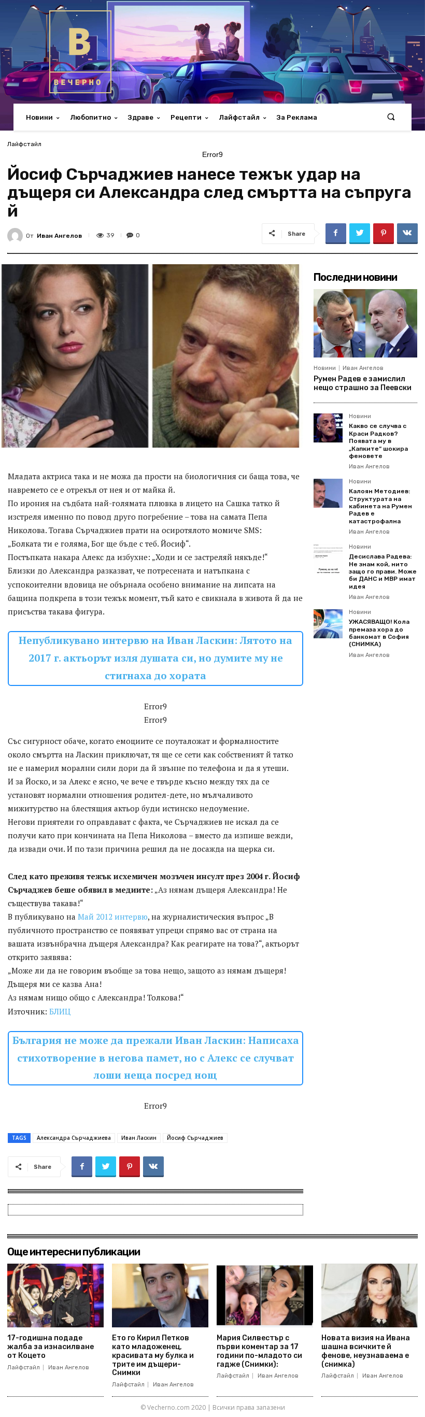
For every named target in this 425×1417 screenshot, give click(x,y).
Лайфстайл (24, 144)
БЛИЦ (59, 1011)
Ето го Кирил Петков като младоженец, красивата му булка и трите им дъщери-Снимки (153, 1355)
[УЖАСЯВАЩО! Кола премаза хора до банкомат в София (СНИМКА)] (328, 623)
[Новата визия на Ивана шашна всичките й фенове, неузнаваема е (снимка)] (369, 1295)
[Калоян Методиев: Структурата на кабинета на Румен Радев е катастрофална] (328, 493)
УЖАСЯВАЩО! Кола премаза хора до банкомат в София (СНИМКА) (379, 633)
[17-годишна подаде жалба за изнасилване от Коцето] (55, 1295)
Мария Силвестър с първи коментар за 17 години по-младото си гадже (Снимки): (259, 1351)
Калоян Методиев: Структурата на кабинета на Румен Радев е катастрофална (380, 506)
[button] (391, 117)
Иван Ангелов (59, 236)
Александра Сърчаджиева (74, 1137)
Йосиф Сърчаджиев (195, 1137)
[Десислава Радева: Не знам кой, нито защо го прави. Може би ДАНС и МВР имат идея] (328, 558)
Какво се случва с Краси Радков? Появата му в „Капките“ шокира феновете (378, 441)
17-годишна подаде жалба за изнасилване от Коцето (50, 1347)
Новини (325, 368)
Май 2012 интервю (113, 916)
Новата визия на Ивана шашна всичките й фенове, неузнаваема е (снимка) (365, 1351)
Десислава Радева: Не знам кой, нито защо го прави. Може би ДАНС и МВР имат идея (383, 571)
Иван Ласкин (139, 1137)
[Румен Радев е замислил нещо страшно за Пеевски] (365, 323)
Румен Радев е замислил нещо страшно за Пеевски (363, 383)
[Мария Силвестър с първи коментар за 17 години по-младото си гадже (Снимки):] (265, 1295)
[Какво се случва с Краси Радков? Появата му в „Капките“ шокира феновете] (328, 427)
